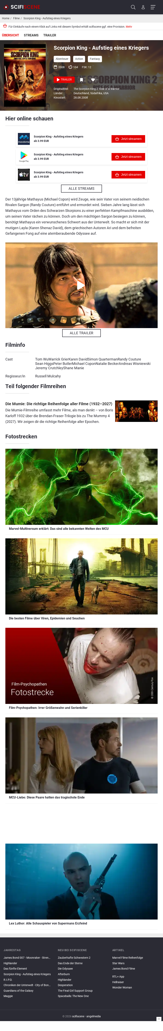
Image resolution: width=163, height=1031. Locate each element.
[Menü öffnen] (152, 7)
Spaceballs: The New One (73, 996)
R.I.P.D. (8, 980)
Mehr (129, 26)
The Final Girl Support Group (75, 990)
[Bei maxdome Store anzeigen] (24, 139)
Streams (31, 35)
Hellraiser (118, 982)
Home (5, 18)
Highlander (10, 963)
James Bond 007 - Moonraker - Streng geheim (27, 957)
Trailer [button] (66, 79)
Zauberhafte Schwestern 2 (74, 957)
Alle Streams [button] (81, 188)
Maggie (8, 996)
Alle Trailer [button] (81, 333)
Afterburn (64, 974)
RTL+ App (118, 976)
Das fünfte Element (15, 968)
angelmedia (93, 1016)
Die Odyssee (65, 968)
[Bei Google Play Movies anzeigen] (24, 157)
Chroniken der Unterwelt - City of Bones (27, 985)
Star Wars (118, 963)
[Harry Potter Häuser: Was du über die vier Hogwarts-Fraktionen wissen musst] (135, 972)
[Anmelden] (143, 7)
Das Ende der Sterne (70, 963)
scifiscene (78, 1016)
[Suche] (133, 7)
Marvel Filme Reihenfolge (127, 957)
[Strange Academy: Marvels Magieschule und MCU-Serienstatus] (135, 973)
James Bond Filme (123, 968)
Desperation (65, 985)
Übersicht (10, 35)
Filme (16, 18)
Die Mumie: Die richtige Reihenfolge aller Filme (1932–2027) (58, 404)
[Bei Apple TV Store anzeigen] (24, 175)
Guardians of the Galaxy (18, 990)
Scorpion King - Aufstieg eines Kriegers (47, 18)
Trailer (49, 35)
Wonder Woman (122, 987)
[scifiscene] (23, 7)
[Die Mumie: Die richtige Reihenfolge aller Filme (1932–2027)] (136, 413)
